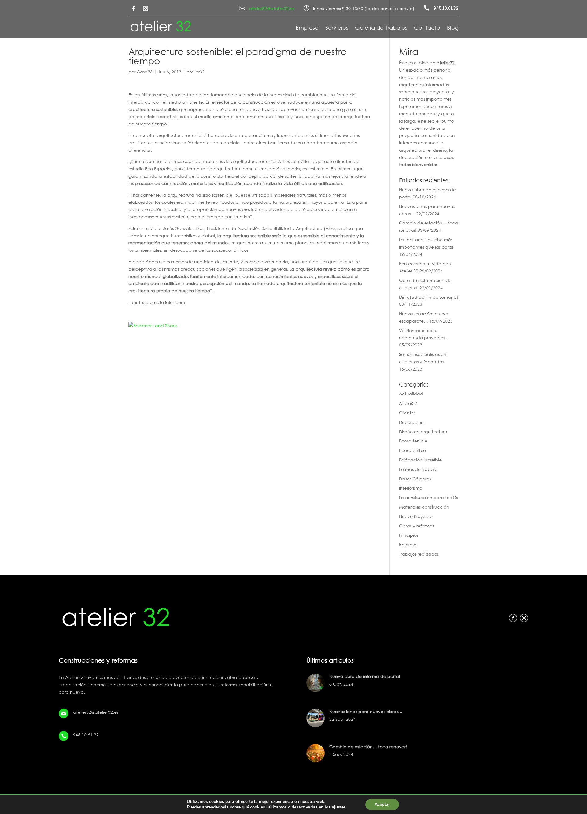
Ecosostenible (413, 441)
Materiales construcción (424, 507)
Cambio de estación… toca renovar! (368, 746)
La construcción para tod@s (428, 497)
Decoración (411, 422)
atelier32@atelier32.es (271, 8)
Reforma (408, 544)
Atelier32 (195, 72)
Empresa (307, 28)
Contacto (427, 28)
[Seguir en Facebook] (133, 8)
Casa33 (145, 72)
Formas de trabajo (418, 469)
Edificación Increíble (420, 460)
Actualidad (411, 394)
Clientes (407, 413)
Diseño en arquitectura (423, 432)
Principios (408, 535)
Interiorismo (410, 488)
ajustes (339, 807)
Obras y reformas (416, 526)
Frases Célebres (415, 479)
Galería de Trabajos (381, 28)
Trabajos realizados (419, 554)
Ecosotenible (412, 450)
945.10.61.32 (446, 8)
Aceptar (382, 804)
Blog (453, 28)
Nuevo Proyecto (416, 516)
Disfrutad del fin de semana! (428, 297)
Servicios (336, 28)
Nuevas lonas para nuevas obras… (365, 711)
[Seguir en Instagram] (145, 8)
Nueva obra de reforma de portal (364, 676)
